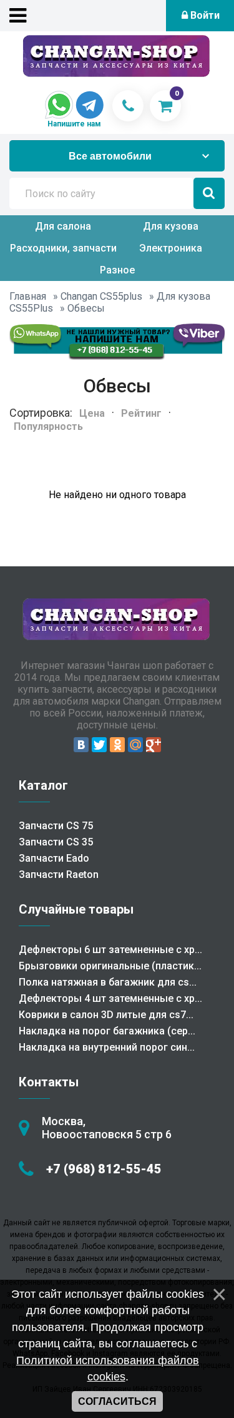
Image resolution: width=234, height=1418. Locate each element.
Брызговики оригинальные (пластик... (110, 966)
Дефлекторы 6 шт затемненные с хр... (110, 950)
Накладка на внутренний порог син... (107, 1047)
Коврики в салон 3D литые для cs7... (106, 1015)
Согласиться (117, 1401)
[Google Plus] (153, 744)
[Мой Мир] (135, 744)
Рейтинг (141, 413)
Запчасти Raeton (59, 874)
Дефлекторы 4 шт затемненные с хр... (110, 998)
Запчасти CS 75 (56, 826)
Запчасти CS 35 (56, 842)
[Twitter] (99, 744)
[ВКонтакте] (81, 744)
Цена (92, 413)
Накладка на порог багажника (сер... (107, 1031)
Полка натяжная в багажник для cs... (108, 982)
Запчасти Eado (54, 858)
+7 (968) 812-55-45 (104, 1168)
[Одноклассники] (117, 744)
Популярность (48, 426)
